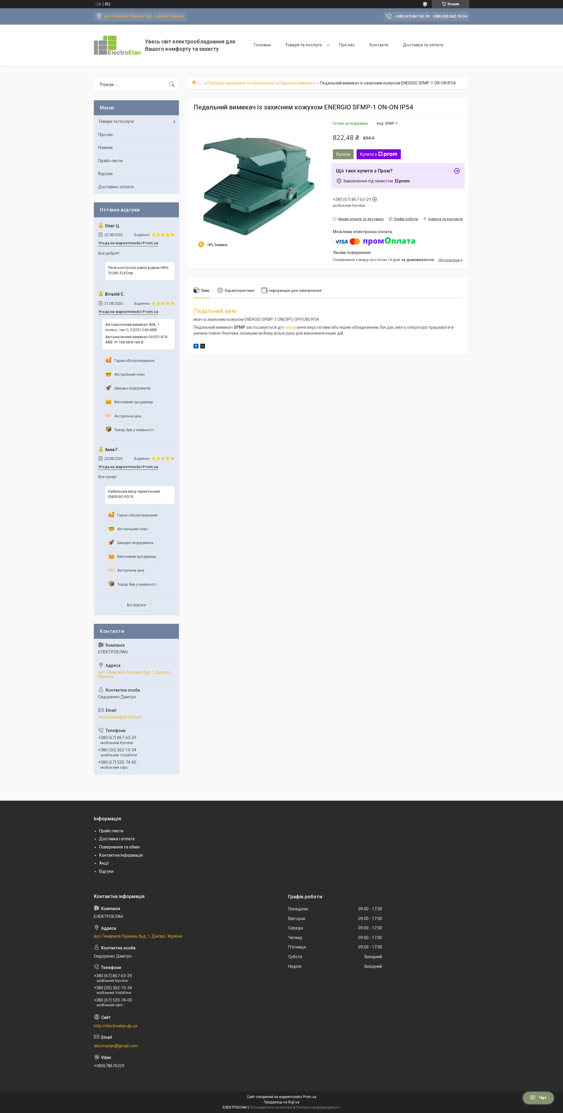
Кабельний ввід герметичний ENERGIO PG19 (134, 494)
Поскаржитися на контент (271, 1107)
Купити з (368, 154)
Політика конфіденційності (318, 1107)
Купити (343, 154)
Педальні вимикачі (297, 83)
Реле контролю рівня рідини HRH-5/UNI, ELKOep (138, 270)
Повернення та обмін (119, 847)
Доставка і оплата (116, 186)
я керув (290, 327)
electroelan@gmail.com (120, 717)
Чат (543, 1097)
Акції (104, 863)
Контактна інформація (121, 855)
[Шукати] (172, 84)
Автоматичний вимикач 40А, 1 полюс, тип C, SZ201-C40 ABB (132, 327)
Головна (262, 45)
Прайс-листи (110, 160)
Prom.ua (309, 1097)
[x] (202, 347)
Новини (105, 147)
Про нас (347, 45)
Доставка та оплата (423, 45)
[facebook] (196, 347)
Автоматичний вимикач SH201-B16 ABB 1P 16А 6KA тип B (136, 339)
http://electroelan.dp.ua (115, 1026)
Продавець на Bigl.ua (281, 1102)
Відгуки (105, 173)
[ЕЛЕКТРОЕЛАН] (117, 45)
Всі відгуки (136, 605)
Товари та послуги (303, 45)
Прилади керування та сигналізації (241, 83)
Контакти (378, 45)
